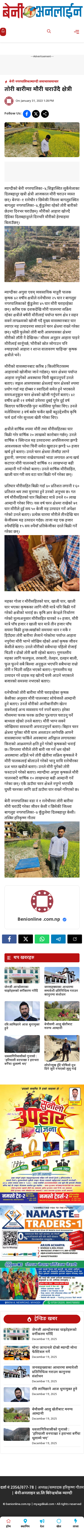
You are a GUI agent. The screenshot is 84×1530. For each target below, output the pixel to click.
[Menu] (78, 32)
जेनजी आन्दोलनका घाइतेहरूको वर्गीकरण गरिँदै (21, 989)
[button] (49, 31)
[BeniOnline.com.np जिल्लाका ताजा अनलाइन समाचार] (43, 10)
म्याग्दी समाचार (39, 82)
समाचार (53, 82)
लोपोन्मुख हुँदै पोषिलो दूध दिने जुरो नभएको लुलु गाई (60, 1067)
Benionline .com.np (38, 919)
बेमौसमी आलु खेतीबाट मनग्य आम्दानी (58, 1026)
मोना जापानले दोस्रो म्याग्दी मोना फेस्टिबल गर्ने (54, 1350)
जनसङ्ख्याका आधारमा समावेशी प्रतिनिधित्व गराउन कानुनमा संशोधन (61, 991)
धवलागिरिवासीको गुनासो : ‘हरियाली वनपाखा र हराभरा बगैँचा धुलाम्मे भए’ (21, 1060)
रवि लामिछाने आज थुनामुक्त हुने (22, 1027)
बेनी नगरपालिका (19, 82)
